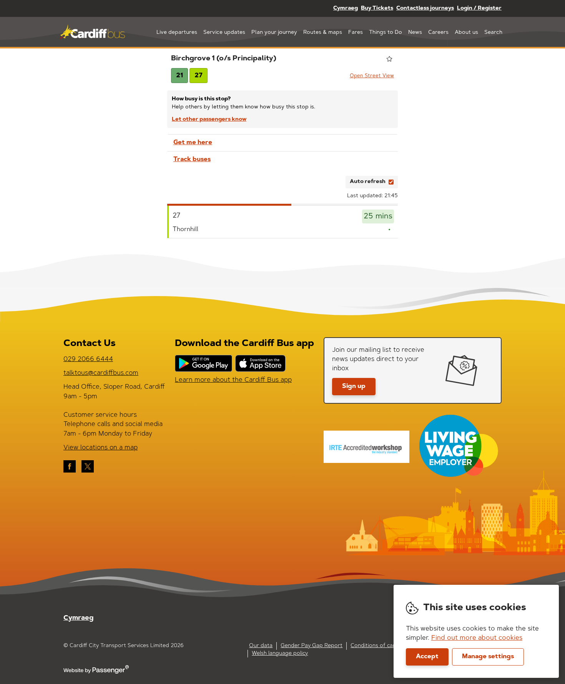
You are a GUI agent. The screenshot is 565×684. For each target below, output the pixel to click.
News (415, 32)
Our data (261, 646)
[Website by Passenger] (96, 672)
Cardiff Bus (92, 32)
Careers (438, 32)
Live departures (176, 32)
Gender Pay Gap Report (311, 646)
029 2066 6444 (88, 359)
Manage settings (488, 657)
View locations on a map (100, 447)
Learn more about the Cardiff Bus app (233, 380)
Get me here (192, 143)
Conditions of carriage (379, 646)
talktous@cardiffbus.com (100, 373)
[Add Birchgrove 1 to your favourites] (389, 58)
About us (466, 32)
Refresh (326, 182)
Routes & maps (322, 32)
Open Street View (372, 75)
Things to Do (385, 32)
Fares (355, 32)
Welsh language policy (280, 653)
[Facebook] (69, 466)
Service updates (224, 32)
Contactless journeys (425, 8)
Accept (427, 657)
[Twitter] (87, 466)
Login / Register (479, 8)
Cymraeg (345, 8)
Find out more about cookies (476, 638)
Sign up (354, 386)
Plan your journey (274, 32)
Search (493, 32)
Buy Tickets (377, 8)
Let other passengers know (209, 119)
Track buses (192, 159)
